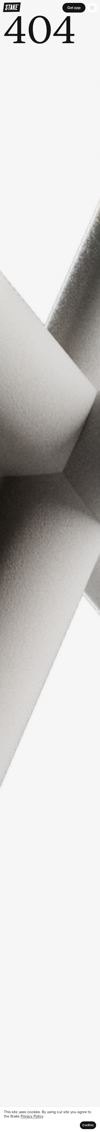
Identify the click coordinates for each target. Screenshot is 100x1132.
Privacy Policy (32, 1116)
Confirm (88, 1125)
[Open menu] (92, 8)
